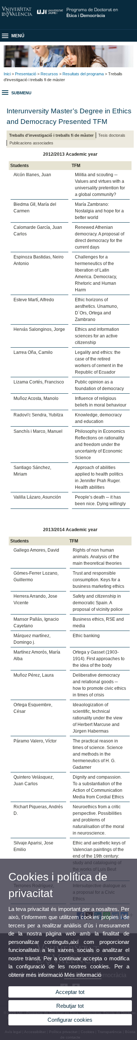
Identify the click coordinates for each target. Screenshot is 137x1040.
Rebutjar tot (70, 1006)
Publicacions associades (31, 143)
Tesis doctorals (111, 135)
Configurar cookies (69, 1020)
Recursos (49, 74)
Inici (7, 74)
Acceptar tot (70, 992)
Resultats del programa (83, 74)
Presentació (25, 74)
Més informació (82, 975)
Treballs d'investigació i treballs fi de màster (51, 135)
